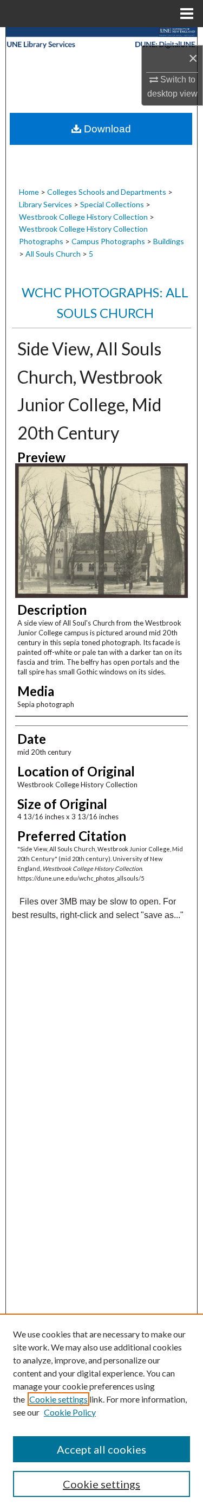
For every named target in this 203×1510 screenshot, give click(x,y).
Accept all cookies (101, 1449)
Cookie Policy (70, 1412)
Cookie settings (58, 1399)
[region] (101, 1412)
